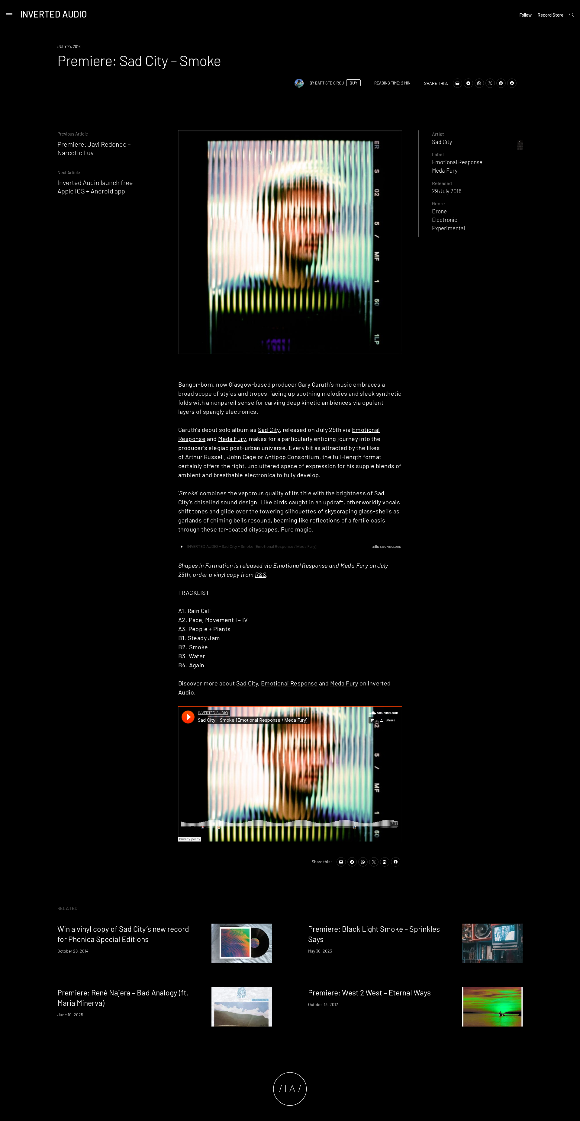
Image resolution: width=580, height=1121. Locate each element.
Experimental (448, 228)
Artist (438, 134)
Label (438, 154)
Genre (438, 203)
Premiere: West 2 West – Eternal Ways (369, 992)
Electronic (444, 219)
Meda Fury (232, 438)
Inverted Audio (53, 13)
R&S (260, 574)
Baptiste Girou (329, 83)
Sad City (269, 429)
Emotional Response (289, 683)
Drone (439, 211)
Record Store (550, 15)
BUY (353, 82)
